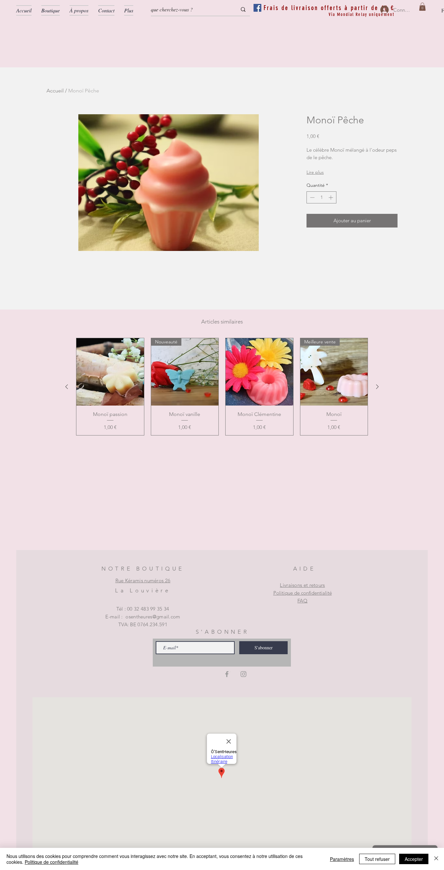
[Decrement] (311, 197)
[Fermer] (436, 859)
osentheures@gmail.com (152, 617)
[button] (422, 7)
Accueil (55, 91)
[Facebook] (227, 674)
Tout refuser (377, 859)
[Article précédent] (67, 387)
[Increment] (331, 197)
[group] (222, 387)
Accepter (414, 859)
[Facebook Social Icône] (257, 8)
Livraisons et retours (302, 585)
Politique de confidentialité (302, 593)
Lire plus (315, 172)
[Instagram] (243, 674)
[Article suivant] (377, 387)
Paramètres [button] (342, 859)
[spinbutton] (321, 197)
